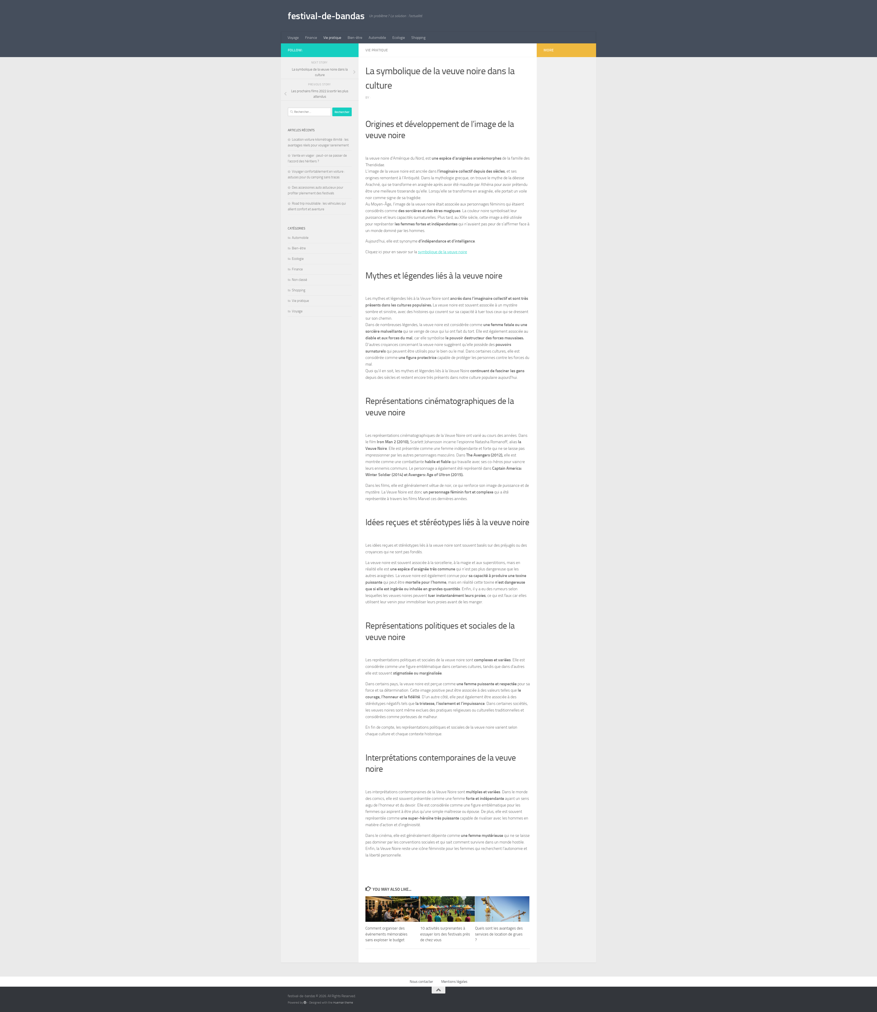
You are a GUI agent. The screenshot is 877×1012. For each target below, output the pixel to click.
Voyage (293, 37)
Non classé (299, 280)
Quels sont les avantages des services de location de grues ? (499, 934)
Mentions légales (454, 981)
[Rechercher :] (309, 112)
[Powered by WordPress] (305, 1002)
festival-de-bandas (326, 16)
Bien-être (355, 37)
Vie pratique (332, 37)
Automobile (377, 37)
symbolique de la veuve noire (442, 251)
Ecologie (398, 37)
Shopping (418, 37)
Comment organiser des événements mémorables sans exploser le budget (386, 934)
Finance (311, 37)
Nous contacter (421, 981)
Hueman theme (343, 1002)
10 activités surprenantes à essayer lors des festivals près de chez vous (445, 934)
